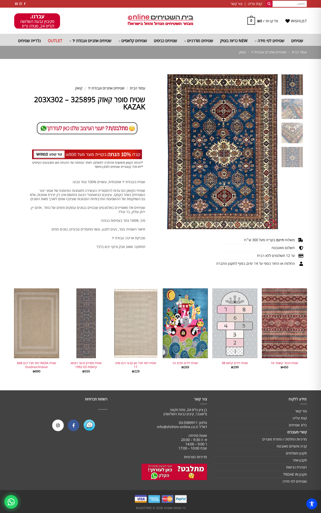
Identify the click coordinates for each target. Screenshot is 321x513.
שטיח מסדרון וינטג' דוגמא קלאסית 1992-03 (86, 365)
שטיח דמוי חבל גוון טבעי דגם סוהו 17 (135, 365)
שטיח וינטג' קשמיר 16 (284, 363)
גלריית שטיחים (29, 40)
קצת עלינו (300, 418)
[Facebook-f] (73, 425)
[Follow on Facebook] (24, 4)
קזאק (242, 52)
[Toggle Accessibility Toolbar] (312, 504)
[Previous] (270, 151)
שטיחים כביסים (165, 40)
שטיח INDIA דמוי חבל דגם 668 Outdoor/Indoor (36, 365)
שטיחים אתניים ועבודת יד (91, 40)
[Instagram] (58, 425)
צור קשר (301, 411)
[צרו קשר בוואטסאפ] (11, 502)
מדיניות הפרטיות (195, 456)
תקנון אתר (300, 460)
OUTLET (55, 40)
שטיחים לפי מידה (270, 40)
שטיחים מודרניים (199, 40)
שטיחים (297, 40)
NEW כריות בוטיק (234, 40)
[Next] (172, 151)
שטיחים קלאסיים (133, 40)
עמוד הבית (299, 52)
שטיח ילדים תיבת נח (185, 363)
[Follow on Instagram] (20, 4)
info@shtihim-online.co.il (177, 426)
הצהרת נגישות (296, 467)
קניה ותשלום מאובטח (292, 446)
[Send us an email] (16, 4)
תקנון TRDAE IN (295, 474)
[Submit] (269, 4)
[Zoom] (272, 224)
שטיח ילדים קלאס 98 (235, 363)
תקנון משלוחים (296, 453)
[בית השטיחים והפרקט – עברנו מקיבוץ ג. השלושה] (160, 21)
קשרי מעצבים (297, 432)
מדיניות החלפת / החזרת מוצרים (284, 439)
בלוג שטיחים (298, 425)
